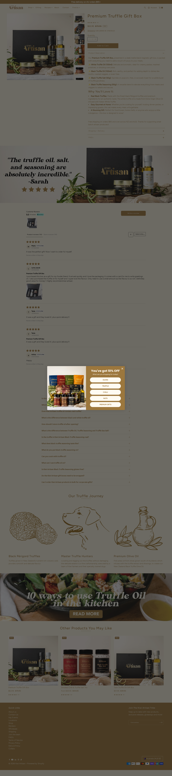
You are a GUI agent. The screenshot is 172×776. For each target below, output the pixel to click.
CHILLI (105, 392)
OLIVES (105, 380)
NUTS (105, 398)
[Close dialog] (122, 368)
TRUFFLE (105, 386)
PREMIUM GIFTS (105, 404)
